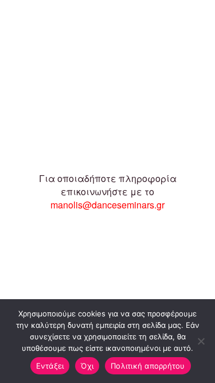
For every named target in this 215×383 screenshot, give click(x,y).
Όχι (87, 365)
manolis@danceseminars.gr (107, 204)
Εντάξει (50, 365)
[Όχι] (200, 341)
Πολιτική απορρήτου (148, 365)
